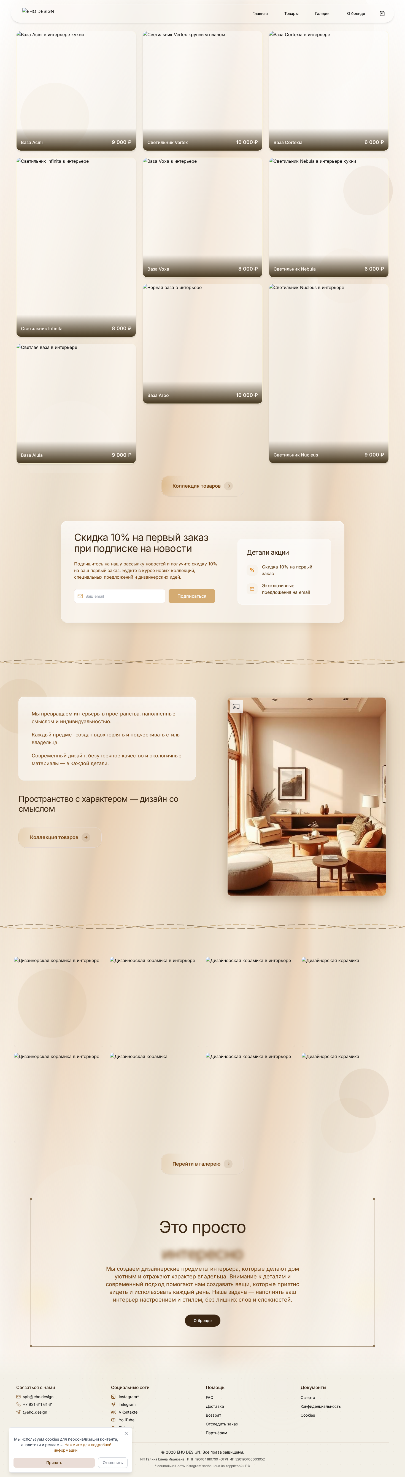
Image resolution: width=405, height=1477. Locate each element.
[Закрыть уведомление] (126, 1433)
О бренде (203, 1320)
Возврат (213, 1415)
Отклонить (113, 1462)
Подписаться (191, 596)
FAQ (210, 1397)
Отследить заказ (222, 1424)
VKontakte (124, 1412)
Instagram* (129, 1396)
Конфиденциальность (321, 1406)
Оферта (308, 1397)
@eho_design (35, 1412)
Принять (54, 1462)
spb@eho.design (38, 1396)
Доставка (215, 1406)
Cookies (308, 1415)
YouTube (126, 1419)
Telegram (127, 1404)
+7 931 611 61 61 (38, 1404)
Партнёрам (216, 1432)
